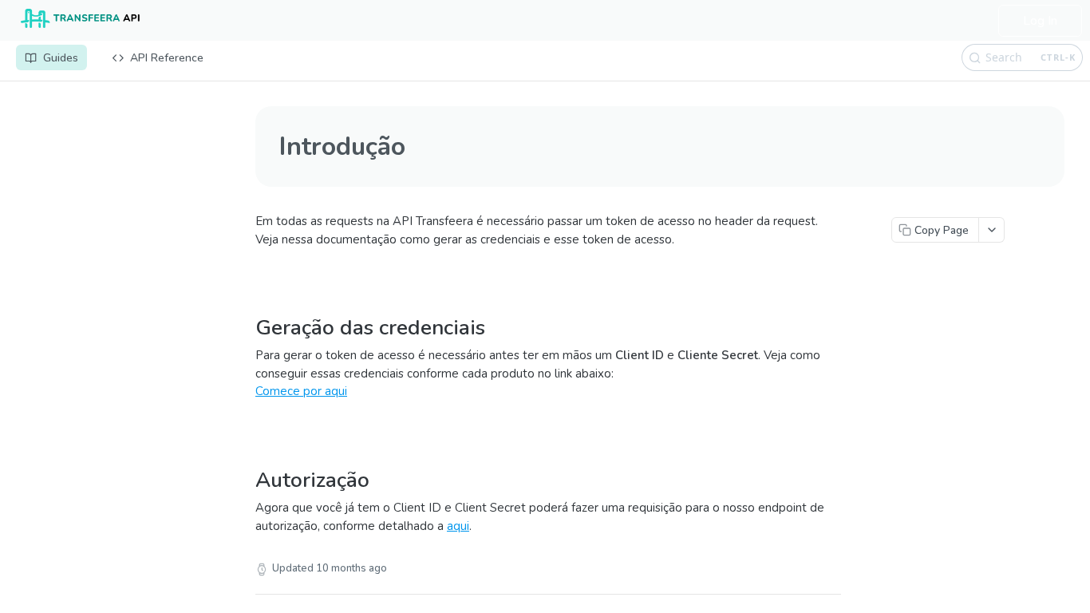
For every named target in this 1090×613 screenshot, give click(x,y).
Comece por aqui (301, 391)
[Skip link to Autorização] (249, 460)
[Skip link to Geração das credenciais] (249, 307)
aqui (458, 526)
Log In (1040, 21)
